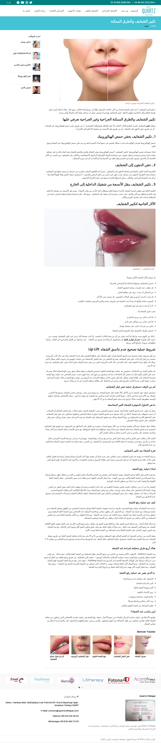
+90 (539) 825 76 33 (120, 2)
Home (153, 26)
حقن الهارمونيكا (24, 76)
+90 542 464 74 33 (69, 721)
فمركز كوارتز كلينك (131, 339)
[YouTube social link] (22, 2)
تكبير (148, 125)
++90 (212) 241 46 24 (144, 2)
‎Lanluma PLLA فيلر (22, 53)
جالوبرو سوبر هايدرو (22, 64)
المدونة (147, 26)
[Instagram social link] (27, 2)
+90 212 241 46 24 (70, 716)
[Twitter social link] (31, 2)
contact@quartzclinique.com (63, 710)
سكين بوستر (26, 41)
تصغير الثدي (26, 87)
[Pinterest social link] (18, 2)
